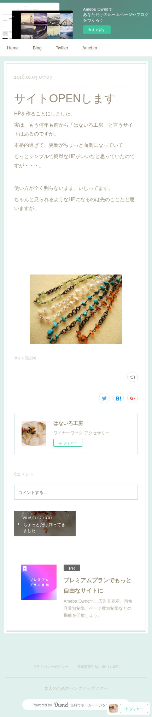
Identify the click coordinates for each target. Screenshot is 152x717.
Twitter (62, 47)
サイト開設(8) (25, 357)
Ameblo (89, 47)
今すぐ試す (97, 29)
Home (13, 47)
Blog (37, 47)
